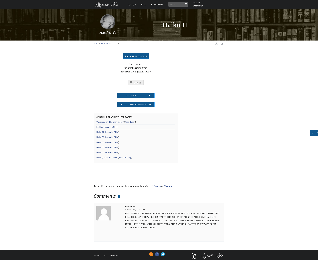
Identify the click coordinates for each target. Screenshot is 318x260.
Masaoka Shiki (106, 44)
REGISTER (199, 6)
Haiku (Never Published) (107, 157)
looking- (99, 127)
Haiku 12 (100, 132)
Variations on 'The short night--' (110, 122)
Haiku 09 (100, 137)
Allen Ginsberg (125, 157)
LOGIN (197, 3)
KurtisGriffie (130, 207)
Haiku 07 (100, 142)
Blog (143, 5)
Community (157, 5)
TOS (105, 255)
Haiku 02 (100, 147)
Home (96, 44)
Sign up (168, 186)
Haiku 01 (100, 152)
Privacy (97, 255)
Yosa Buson (130, 122)
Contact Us (114, 255)
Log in (157, 186)
